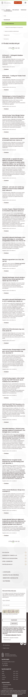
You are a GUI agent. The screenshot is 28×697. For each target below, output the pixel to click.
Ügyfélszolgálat (7, 564)
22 (19, 48)
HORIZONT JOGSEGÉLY (18, 2)
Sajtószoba (6, 581)
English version (6, 648)
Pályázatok (5, 552)
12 (16, 48)
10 (13, 48)
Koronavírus (6, 38)
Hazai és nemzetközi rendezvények (12, 31)
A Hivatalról (7, 572)
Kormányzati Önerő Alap (9, 555)
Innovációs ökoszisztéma (10, 558)
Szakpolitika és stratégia (11, 575)
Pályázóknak (8, 9)
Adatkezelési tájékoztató (8, 688)
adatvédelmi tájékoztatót (11, 635)
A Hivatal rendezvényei (9, 23)
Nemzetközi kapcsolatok (10, 578)
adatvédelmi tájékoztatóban (8, 693)
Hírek (5, 15)
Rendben (15, 695)
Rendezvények (23, 9)
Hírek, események (15, 9)
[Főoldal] (6, 3)
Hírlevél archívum (7, 639)
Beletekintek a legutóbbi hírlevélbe (10, 637)
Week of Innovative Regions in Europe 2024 (14, 27)
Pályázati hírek (7, 35)
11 (15, 48)
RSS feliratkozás (6, 645)
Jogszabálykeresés (7, 684)
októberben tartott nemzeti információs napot (12, 499)
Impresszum (5, 686)
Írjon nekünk (5, 665)
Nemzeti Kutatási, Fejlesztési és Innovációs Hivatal (11, 655)
